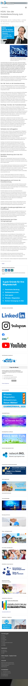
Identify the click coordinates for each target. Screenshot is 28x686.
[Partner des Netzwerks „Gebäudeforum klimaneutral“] (14, 605)
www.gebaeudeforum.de (6, 611)
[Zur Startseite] (8, 3)
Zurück (3, 263)
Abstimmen (14, 380)
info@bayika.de (5, 674)
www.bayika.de (5, 675)
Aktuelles (4, 637)
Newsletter (4, 639)
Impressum (5, 650)
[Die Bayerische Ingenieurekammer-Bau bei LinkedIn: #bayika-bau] (14, 315)
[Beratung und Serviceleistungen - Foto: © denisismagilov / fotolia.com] (14, 522)
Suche (4, 641)
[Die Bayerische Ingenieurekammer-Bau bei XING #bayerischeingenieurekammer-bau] (5, 338)
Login (4, 657)
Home (4, 635)
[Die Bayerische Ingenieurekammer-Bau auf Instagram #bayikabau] (14, 326)
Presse (4, 638)
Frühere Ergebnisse (5, 383)
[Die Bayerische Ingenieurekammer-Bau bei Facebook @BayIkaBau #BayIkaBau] (3, 334)
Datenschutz (5, 651)
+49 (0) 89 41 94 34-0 (6, 671)
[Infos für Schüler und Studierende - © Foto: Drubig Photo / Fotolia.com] (14, 554)
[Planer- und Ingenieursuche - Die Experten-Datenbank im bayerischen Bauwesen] (14, 538)
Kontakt (4, 645)
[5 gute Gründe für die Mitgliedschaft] (14, 291)
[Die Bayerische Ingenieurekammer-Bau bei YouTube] (14, 345)
